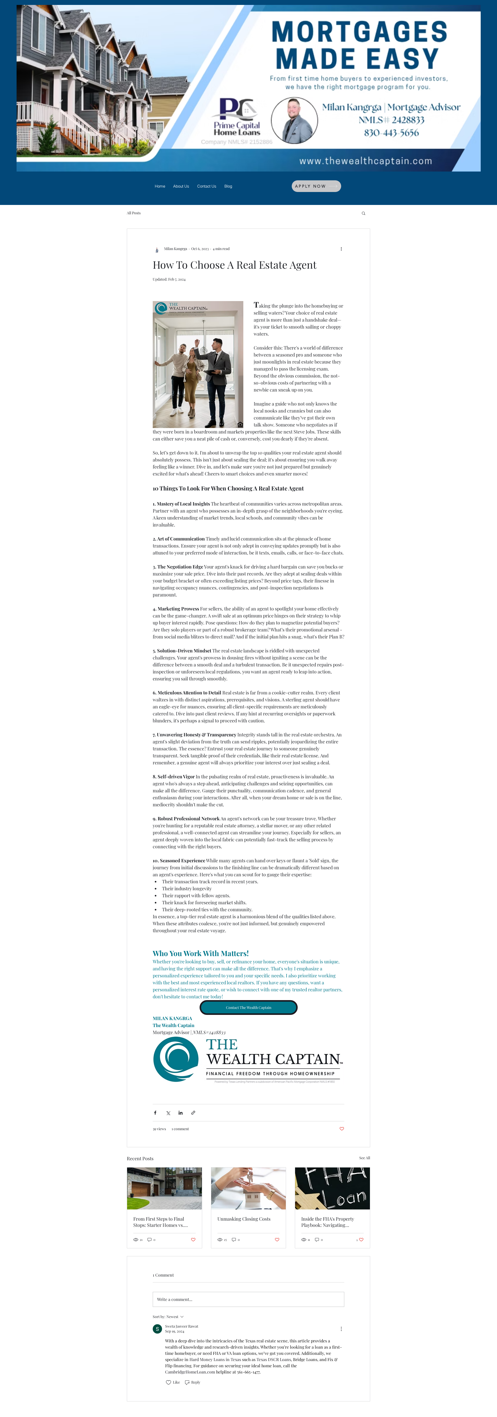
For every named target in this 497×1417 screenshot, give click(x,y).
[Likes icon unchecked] (168, 1382)
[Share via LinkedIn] (180, 1112)
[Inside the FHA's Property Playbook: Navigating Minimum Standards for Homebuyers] (332, 1188)
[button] (363, 213)
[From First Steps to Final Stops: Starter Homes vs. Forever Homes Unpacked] (164, 1188)
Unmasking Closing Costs (244, 1219)
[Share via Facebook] (155, 1112)
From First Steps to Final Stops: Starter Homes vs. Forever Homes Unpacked (160, 1222)
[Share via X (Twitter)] (167, 1112)
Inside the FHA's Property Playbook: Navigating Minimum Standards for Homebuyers (327, 1222)
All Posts (134, 212)
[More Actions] (341, 1329)
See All (364, 1157)
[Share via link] (193, 1112)
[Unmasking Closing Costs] (248, 1188)
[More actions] (341, 248)
